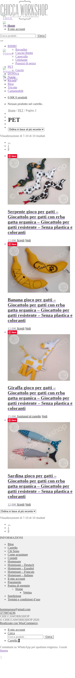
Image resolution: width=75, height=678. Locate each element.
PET (20, 110)
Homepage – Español (21, 568)
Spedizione (14, 596)
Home (12, 110)
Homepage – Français (21, 571)
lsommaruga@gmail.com (15, 609)
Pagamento (14, 582)
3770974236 (7, 612)
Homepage (14, 561)
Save (14, 156)
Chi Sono (13, 551)
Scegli (20, 240)
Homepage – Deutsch (21, 565)
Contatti (12, 558)
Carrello (13, 547)
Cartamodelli (15, 91)
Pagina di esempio (19, 585)
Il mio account (16, 578)
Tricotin (12, 87)
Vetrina (27, 592)
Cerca (41, 35)
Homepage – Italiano (20, 575)
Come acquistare (18, 554)
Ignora (4, 650)
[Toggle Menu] (1, 40)
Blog (11, 84)
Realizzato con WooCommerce (19, 623)
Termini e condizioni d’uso (24, 599)
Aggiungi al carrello (29, 416)
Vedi (28, 240)
